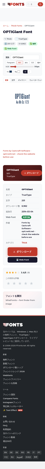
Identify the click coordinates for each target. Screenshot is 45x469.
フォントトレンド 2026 (14, 371)
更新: (8, 57)
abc (26, 63)
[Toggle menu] (4, 4)
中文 (6, 457)
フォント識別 (9, 394)
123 (32, 63)
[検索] (40, 4)
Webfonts (8, 375)
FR (28, 452)
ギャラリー (22, 80)
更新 (6, 80)
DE (11, 452)
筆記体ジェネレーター (13, 406)
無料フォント (9, 359)
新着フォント (9, 363)
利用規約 (7, 429)
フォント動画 (9, 437)
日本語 (28, 457)
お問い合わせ (9, 421)
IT (33, 452)
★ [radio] (8, 283)
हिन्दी (35, 457)
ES (17, 452)
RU (12, 457)
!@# (38, 63)
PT (39, 452)
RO (22, 452)
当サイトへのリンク (12, 433)
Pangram (11, 63)
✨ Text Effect (12, 410)
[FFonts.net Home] (16, 4)
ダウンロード (33, 173)
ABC (20, 63)
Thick (24, 243)
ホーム (6, 26)
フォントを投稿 (10, 383)
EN (5, 452)
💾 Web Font (22, 260)
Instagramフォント (12, 402)
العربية (19, 457)
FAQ (5, 425)
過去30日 (7, 441)
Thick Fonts (16, 26)
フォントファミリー (12, 379)
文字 (13, 80)
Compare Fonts (10, 398)
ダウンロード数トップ (13, 367)
